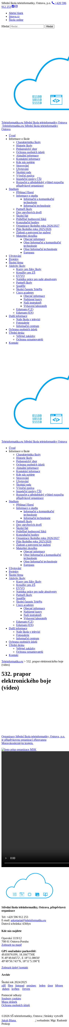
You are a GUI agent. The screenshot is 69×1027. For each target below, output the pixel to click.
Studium (14, 189)
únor (50, 985)
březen (59, 985)
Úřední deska (16, 332)
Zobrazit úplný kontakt (14, 967)
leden (42, 985)
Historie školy (24, 145)
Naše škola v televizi (28, 319)
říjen (10, 985)
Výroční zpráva (25, 175)
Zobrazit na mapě (11, 944)
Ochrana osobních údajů (30, 152)
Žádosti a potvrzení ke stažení (33, 232)
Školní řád (22, 215)
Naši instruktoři (32, 302)
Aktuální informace (27, 155)
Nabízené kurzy (33, 299)
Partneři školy (24, 209)
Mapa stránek (9, 1001)
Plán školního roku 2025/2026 (33, 229)
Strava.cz (14, 16)
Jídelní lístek (16, 13)
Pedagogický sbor (26, 148)
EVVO (20, 275)
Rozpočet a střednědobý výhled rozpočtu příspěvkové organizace (40, 184)
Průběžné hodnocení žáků (31, 219)
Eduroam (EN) (24, 312)
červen (26, 988)
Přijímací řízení (25, 192)
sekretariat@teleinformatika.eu (28, 920)
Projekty (14, 259)
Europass (29, 252)
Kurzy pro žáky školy (28, 269)
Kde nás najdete (25, 162)
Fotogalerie (22, 322)
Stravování (22, 165)
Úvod (12, 135)
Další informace (18, 316)
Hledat (5, 26)
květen (15, 988)
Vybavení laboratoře (35, 306)
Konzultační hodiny (27, 222)
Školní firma (16, 262)
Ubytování (22, 168)
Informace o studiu (27, 195)
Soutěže (20, 285)
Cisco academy (25, 292)
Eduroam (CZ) (24, 309)
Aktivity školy (17, 265)
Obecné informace (34, 239)
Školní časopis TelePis (29, 289)
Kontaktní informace (28, 158)
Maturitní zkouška (26, 235)
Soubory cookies (11, 998)
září (3, 985)
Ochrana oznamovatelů (29, 339)
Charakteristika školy (28, 142)
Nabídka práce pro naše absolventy (36, 279)
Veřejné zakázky (25, 336)
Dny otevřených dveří (29, 212)
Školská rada (23, 172)
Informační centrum (27, 326)
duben (5, 988)
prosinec (31, 985)
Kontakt (13, 342)
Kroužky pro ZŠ (25, 272)
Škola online (16, 19)
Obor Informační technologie (40, 249)
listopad (19, 985)
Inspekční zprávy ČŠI (28, 179)
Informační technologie (37, 205)
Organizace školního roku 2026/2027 (37, 225)
